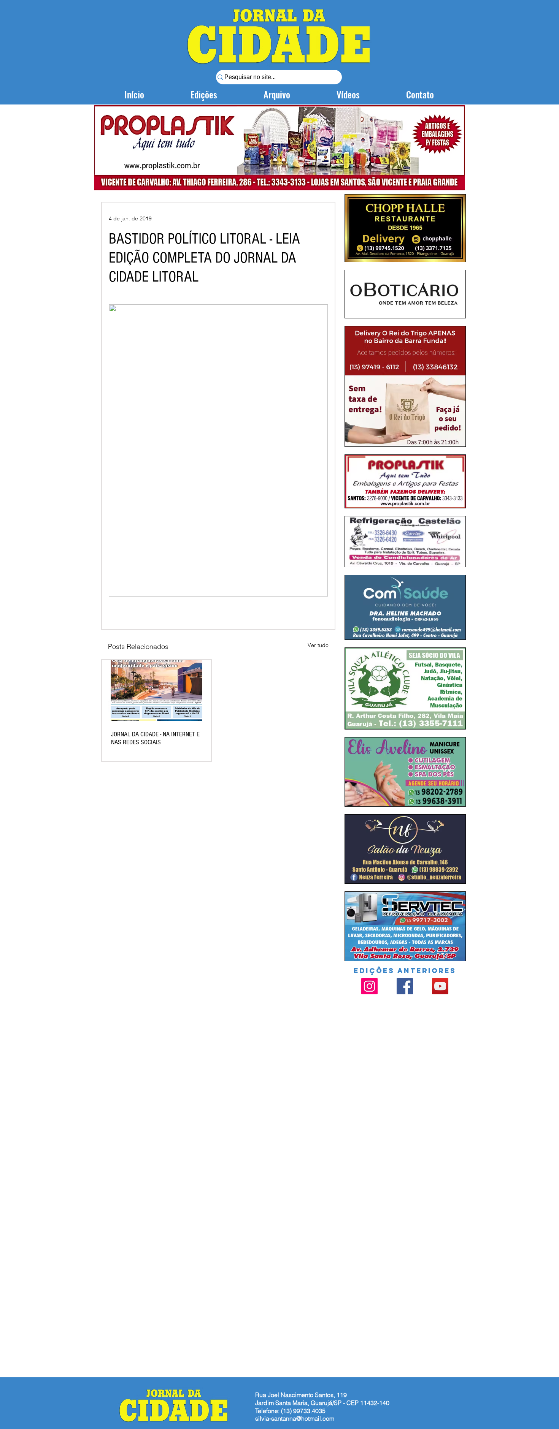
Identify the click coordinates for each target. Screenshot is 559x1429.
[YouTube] (440, 986)
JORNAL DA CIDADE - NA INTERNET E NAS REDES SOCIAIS (155, 738)
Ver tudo (318, 645)
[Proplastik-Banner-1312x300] (279, 148)
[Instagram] (369, 986)
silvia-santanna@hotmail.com (294, 1418)
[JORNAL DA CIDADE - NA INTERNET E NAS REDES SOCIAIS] (156, 690)
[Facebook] (405, 986)
